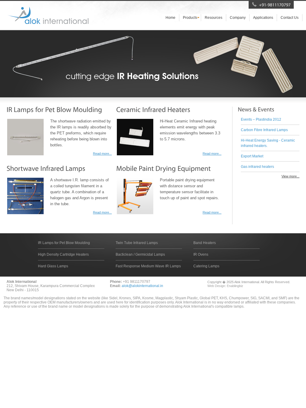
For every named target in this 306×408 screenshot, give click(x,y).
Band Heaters (204, 243)
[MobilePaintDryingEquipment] (163, 168)
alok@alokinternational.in (142, 286)
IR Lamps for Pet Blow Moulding (64, 243)
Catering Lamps (206, 266)
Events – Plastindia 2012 (261, 119)
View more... (290, 176)
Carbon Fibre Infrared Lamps (264, 130)
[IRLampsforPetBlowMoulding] (54, 109)
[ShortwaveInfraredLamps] (46, 168)
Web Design (216, 286)
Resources (213, 18)
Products (190, 18)
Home (170, 18)
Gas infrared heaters (257, 167)
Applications (263, 18)
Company (238, 18)
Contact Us (290, 18)
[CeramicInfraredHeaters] (153, 109)
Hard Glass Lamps (53, 266)
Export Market (252, 156)
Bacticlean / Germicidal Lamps (140, 254)
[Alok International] (47, 15)
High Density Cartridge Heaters (63, 254)
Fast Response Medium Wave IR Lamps (148, 266)
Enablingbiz (235, 286)
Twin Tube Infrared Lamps (137, 243)
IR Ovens (200, 254)
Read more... (102, 153)
